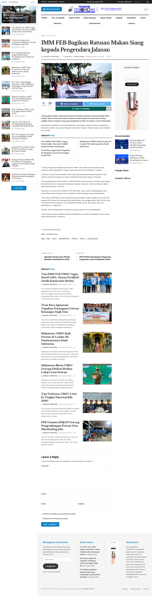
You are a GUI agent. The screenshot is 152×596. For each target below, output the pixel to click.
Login (121, 2)
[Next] (78, 160)
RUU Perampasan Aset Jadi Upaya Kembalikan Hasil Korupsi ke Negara (23, 137)
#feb (48, 238)
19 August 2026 (66, 376)
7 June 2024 (67, 56)
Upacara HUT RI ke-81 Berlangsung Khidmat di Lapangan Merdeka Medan (23, 124)
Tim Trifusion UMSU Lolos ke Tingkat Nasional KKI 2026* (23, 111)
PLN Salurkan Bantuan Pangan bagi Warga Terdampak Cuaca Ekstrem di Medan (23, 56)
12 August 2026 (65, 433)
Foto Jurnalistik (57, 18)
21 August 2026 (65, 347)
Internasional (94, 23)
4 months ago (136, 163)
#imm (55, 238)
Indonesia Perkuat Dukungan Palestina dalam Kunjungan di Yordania (24, 176)
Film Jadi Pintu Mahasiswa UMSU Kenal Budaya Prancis (139, 158)
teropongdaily (93, 238)
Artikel (44, 18)
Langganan (51, 566)
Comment (45, 466)
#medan (75, 238)
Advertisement (53, 2)
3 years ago (135, 150)
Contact (61, 2)
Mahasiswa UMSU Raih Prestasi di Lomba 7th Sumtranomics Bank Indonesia (21, 70)
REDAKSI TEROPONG (51, 56)
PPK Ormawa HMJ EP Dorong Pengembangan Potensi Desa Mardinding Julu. (60, 426)
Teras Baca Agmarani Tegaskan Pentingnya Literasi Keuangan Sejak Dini (24, 42)
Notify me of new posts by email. (55, 519)
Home (43, 35)
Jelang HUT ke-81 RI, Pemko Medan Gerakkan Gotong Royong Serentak (23, 149)
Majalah (119, 18)
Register (129, 2)
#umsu (82, 238)
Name (44, 494)
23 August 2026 (66, 284)
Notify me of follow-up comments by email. (59, 514)
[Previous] (74, 160)
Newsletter (131, 18)
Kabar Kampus (89, 18)
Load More (19, 188)
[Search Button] (147, 2)
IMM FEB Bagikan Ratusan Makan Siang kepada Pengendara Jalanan (16, 15)
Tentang (44, 2)
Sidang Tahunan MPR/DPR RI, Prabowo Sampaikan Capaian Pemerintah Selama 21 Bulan (23, 163)
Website (81, 504)
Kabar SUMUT (74, 18)
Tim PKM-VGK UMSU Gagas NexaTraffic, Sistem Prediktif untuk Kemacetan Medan (23, 30)
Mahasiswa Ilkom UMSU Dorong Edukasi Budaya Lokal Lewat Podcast (22, 99)
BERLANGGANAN (52, 9)
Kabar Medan (105, 18)
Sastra (143, 18)
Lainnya (131, 23)
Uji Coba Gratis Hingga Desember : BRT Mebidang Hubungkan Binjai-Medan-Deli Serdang (23, 85)
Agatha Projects (89, 589)
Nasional (57, 23)
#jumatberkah (64, 238)
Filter (32, 2)
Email (44, 504)
